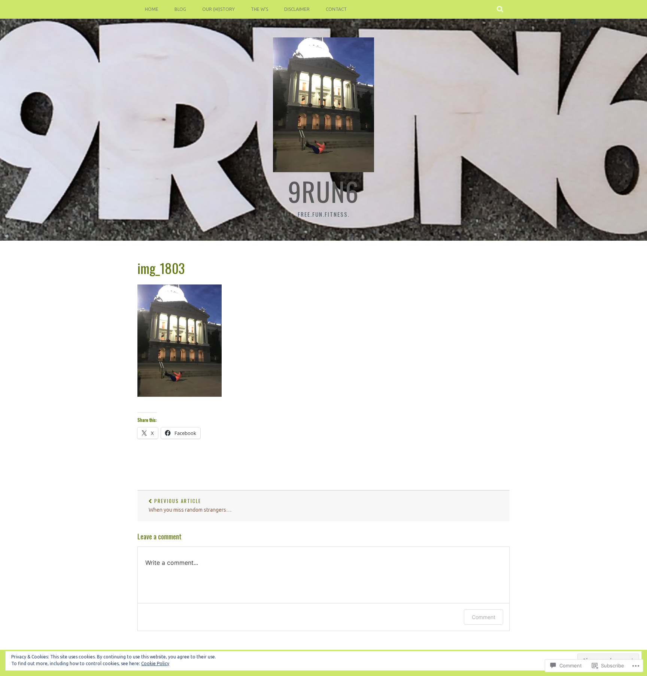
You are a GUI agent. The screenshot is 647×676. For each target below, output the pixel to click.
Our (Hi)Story (218, 9)
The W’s (259, 9)
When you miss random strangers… (190, 505)
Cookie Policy (155, 663)
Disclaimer (297, 9)
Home (151, 9)
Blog (180, 9)
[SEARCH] (500, 9)
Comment (483, 617)
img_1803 (161, 268)
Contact (336, 9)
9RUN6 (323, 190)
